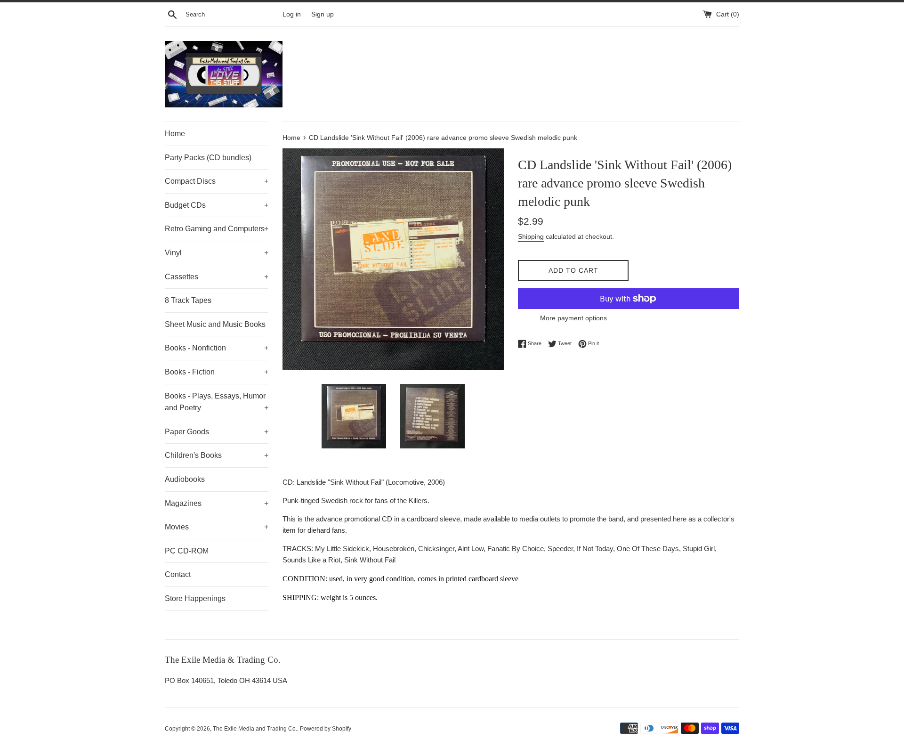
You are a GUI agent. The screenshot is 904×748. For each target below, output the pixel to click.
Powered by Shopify (325, 728)
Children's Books (216, 455)
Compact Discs (216, 181)
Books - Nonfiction (216, 348)
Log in (291, 14)
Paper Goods (216, 432)
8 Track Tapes (188, 300)
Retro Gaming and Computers (216, 229)
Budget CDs (216, 205)
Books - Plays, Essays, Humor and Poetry (216, 402)
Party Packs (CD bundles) (208, 158)
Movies (216, 527)
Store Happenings (195, 598)
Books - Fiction (216, 372)
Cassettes (216, 277)
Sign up (322, 14)
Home (175, 134)
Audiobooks (185, 479)
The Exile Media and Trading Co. (255, 728)
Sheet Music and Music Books (215, 324)
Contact (178, 574)
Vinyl (216, 253)
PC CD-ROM (187, 551)
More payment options (573, 318)
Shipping (531, 236)
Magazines (216, 503)
